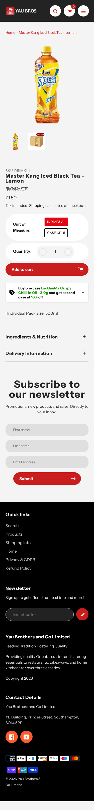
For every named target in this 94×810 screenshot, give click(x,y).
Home (10, 32)
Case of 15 (56, 233)
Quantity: (22, 251)
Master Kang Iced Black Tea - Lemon (47, 32)
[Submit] (82, 614)
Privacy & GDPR (20, 559)
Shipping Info (18, 542)
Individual (56, 222)
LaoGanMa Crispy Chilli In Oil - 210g (44, 290)
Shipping (37, 205)
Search (12, 525)
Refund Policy (18, 568)
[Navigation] (83, 11)
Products (14, 534)
